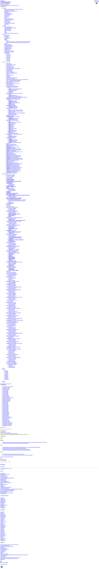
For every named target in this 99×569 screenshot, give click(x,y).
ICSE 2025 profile (3, 384)
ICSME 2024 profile (5, 413)
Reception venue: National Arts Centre (11, 11)
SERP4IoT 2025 (3, 535)
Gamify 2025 (2, 519)
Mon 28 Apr (9, 55)
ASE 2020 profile (5, 391)
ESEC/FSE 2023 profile (6, 400)
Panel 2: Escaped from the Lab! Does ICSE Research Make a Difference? (19, 41)
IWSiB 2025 (2, 524)
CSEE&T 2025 (2, 500)
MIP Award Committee (12, 263)
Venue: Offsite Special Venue (9, 10)
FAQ (1, 560)
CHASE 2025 (2, 499)
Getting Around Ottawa (8, 18)
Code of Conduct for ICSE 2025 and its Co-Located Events (10, 557)
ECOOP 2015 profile (5, 395)
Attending (4, 8)
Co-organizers (11, 301)
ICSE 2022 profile (5, 407)
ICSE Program (7, 35)
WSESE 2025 (2, 540)
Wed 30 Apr (9, 57)
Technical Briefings (8, 44)
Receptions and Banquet (8, 46)
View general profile (3, 460)
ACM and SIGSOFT (8, 28)
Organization (4, 173)
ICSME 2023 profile (5, 412)
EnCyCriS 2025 (3, 516)
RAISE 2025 (2, 531)
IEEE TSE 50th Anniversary (9, 50)
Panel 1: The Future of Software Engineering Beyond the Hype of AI (18, 42)
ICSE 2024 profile (5, 409)
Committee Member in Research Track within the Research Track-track (14, 448)
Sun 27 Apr (8, 54)
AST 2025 (2, 497)
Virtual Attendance (8, 12)
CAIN (10, 87)
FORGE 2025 (2, 501)
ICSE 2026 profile (5, 410)
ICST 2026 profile (5, 414)
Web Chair (10, 279)
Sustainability (2, 559)
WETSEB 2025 (3, 539)
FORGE (10, 99)
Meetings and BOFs (10, 82)
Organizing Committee (10, 176)
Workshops (8, 76)
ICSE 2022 (6, 375)
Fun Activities (7, 15)
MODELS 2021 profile (6, 418)
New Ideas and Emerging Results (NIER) (13, 68)
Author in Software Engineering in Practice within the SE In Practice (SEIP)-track (16, 449)
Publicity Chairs (11, 352)
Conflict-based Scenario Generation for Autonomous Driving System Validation (15, 443)
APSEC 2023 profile (5, 388)
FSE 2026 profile (5, 404)
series (5, 383)
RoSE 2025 (2, 532)
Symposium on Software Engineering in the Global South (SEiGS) (17, 79)
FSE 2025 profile (5, 403)
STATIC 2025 (2, 537)
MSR (9, 121)
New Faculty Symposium (11, 78)
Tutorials (6, 43)
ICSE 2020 (6, 377)
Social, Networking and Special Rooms (13, 81)
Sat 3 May (8, 60)
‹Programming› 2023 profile (7, 423)
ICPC (10, 109)
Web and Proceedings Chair (13, 310)
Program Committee (12, 190)
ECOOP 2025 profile (5, 396)
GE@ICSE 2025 (3, 521)
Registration (2, 547)
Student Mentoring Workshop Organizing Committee (17, 199)
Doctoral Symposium (10, 74)
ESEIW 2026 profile (5, 401)
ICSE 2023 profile (5, 408)
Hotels (6, 17)
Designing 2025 (3, 515)
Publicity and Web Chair (13, 299)
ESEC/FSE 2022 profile (6, 399)
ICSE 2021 (6, 376)
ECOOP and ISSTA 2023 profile (7, 397)
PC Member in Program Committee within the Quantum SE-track (13, 454)
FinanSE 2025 (2, 517)
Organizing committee (12, 303)
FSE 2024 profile (5, 402)
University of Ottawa (8, 29)
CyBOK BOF (7, 49)
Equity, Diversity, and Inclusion (10, 23)
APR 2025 (2, 512)
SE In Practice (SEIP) (10, 66)
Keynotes (6, 38)
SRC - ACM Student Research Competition (14, 80)
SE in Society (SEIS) (10, 67)
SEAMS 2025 (2, 506)
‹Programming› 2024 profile (7, 424)
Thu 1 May (8, 58)
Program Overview (8, 37)
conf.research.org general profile (7, 386)
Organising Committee (12, 324)
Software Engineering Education (5, 482)
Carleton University (8, 30)
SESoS (1, 536)
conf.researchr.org (5, 468)
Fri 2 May (8, 59)
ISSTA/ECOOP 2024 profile (7, 417)
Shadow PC (9, 75)
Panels (8, 40)
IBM (5, 31)
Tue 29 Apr (8, 56)
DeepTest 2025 (2, 514)
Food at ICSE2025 (8, 14)
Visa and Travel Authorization (9, 19)
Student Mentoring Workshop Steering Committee (17, 200)
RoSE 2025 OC (11, 336)
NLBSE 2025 (2, 527)
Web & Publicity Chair (12, 346)
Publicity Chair (11, 278)
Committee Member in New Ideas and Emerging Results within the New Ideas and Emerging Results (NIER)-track (21, 447)
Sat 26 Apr (8, 53)
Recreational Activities (8, 48)
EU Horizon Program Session (9, 51)
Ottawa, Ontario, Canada (15, 5)
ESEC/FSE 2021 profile (6, 398)
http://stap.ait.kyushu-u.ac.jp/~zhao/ (12, 433)
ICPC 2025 (2, 503)
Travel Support (7, 21)
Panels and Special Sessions (11, 64)
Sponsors (3, 25)
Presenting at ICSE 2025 (9, 13)
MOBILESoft (11, 117)
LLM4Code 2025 (3, 525)
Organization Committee (13, 223)
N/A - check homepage (12, 319)
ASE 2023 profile (5, 393)
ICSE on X (5, 564)
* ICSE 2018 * (7, 379)
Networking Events (8, 47)
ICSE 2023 (6, 374)
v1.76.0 (10, 468)
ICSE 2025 (2, 383)
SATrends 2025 (2, 533)
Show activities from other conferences (6, 456)
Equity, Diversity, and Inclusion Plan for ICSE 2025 (8, 558)
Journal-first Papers (10, 69)
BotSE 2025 (2, 513)
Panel (9, 201)
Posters (1, 483)
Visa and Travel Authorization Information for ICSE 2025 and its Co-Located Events (14, 554)
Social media (7, 16)
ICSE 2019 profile (5, 405)
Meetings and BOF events (9, 45)
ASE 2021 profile (5, 392)
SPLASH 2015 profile (6, 420)
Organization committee (12, 244)
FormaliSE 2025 (3, 502)
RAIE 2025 (2, 530)
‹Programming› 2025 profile (7, 425)
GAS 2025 (2, 520)
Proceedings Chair (12, 298)
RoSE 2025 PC (11, 337)
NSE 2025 (2, 528)
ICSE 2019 (6, 378)
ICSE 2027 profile (5, 411)
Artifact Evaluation (10, 71)
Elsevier (6, 32)
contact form (2, 466)
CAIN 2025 (2, 498)
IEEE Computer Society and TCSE (10, 27)
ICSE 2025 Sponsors (8, 26)
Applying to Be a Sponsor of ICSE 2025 (11, 33)
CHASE (10, 94)
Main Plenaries (9, 63)
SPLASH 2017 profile (6, 421)
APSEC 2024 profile (5, 389)
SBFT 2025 (2, 534)
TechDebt (10, 138)
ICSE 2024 (6, 373)
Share (1, 458)
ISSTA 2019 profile (5, 415)
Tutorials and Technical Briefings (12, 77)
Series (5, 370)
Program (3, 34)
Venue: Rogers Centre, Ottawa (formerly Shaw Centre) (13, 9)
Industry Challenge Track (11, 72)
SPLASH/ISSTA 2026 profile (7, 422)
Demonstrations (9, 70)
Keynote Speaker (11, 291)
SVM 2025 (2, 538)
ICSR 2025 (2, 504)
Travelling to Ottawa (8, 20)
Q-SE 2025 (2, 529)
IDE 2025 (2, 523)
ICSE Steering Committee (11, 174)
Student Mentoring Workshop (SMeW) (13, 83)
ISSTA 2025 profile (5, 416)
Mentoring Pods (11, 202)
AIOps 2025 (2, 511)
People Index (9, 205)
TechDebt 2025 (2, 507)
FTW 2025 (2, 518)
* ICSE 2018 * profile (6, 387)
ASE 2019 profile (5, 390)
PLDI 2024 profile (5, 419)
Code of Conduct (7, 22)
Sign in (3, 381)
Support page (2, 469)
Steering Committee (12, 210)
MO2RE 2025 (2, 526)
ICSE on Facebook (4, 562)
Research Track (9, 65)
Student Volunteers (10, 84)
